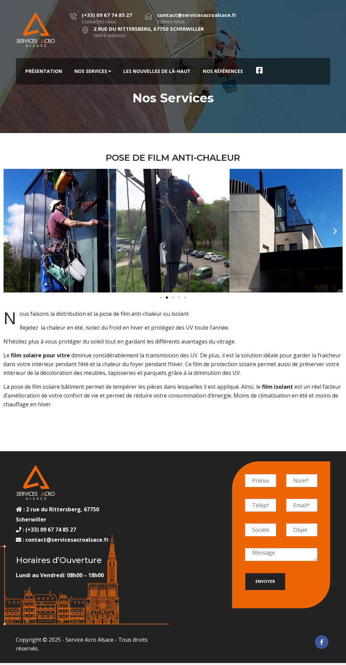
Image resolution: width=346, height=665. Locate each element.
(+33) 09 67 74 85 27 (50, 529)
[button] (11, 231)
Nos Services (90, 71)
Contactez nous (107, 18)
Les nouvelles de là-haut (157, 71)
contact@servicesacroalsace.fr (67, 539)
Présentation (43, 71)
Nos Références (223, 71)
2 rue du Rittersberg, (54, 509)
